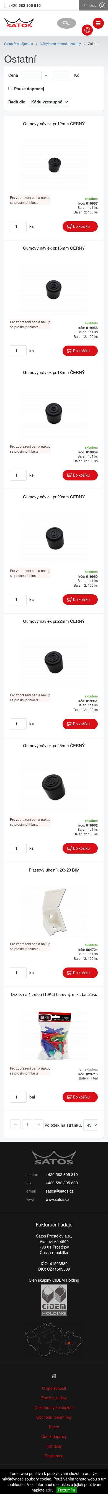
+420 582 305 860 (62, 1182)
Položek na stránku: (63, 1125)
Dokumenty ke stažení (54, 1407)
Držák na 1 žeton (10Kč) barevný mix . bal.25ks (54, 994)
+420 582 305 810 (62, 1174)
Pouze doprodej (29, 88)
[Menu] (98, 23)
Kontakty (54, 1446)
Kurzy (54, 1426)
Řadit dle (16, 102)
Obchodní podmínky (54, 1417)
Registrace (54, 1455)
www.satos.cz (57, 1199)
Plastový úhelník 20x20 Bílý (54, 870)
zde (49, 1490)
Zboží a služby (54, 1398)
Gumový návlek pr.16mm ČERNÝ (54, 248)
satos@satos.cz (59, 1191)
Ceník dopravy (54, 1436)
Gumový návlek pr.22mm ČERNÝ (54, 621)
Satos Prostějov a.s (18, 43)
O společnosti (54, 1388)
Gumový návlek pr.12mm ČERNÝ (54, 123)
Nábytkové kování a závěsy (60, 43)
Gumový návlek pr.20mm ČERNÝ (54, 496)
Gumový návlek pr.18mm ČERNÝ (54, 372)
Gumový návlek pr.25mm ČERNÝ (54, 745)
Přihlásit (89, 5)
